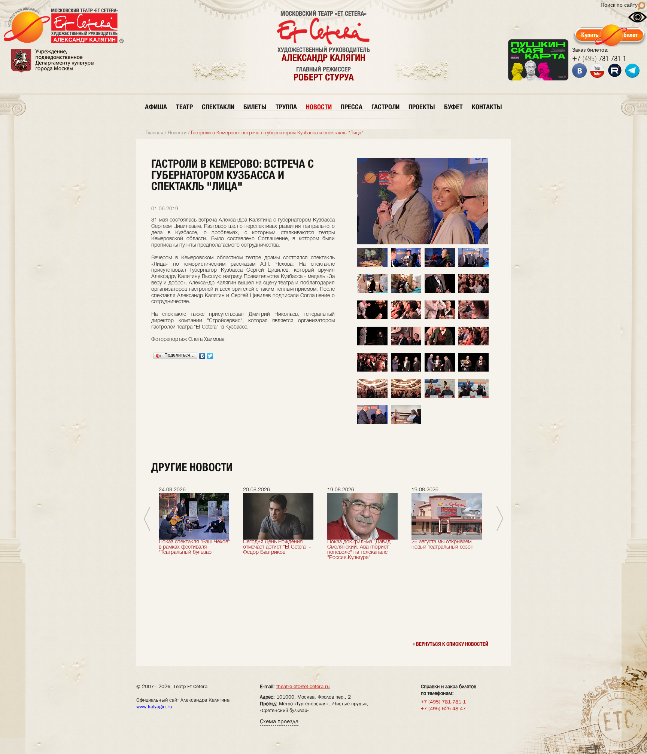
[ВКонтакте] (202, 356)
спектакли (218, 107)
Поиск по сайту (619, 5)
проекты (421, 107)
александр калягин (323, 57)
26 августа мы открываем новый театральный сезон (442, 545)
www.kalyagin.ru (154, 706)
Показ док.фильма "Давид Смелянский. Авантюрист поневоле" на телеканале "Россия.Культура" (359, 550)
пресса (351, 107)
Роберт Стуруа (324, 77)
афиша (156, 107)
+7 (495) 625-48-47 (443, 708)
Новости (177, 133)
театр (184, 107)
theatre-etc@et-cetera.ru (303, 686)
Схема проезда (279, 721)
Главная (154, 133)
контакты (487, 107)
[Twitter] (210, 356)
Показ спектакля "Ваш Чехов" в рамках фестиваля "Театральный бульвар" (194, 547)
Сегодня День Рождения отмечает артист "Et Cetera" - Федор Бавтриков (277, 547)
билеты (255, 107)
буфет (453, 107)
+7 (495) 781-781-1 (443, 701)
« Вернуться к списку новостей (450, 644)
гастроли (385, 107)
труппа (286, 107)
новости (319, 107)
